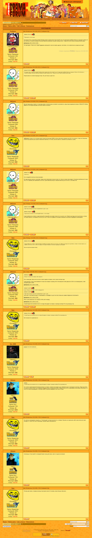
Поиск (65, 19)
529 (46, 135)
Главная (27, 19)
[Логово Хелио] (68, 530)
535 (48, 344)
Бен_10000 (13, 344)
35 (19, 22)
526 (48, 31)
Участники (47, 19)
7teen (12, 135)
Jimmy (13, 24)
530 (46, 169)
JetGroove (21, 24)
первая (44, 388)
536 (48, 380)
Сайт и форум (21, 26)
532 (46, 237)
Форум (5, 26)
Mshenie (17, 24)
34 (18, 22)
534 (48, 310)
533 (45, 271)
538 (48, 451)
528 (46, 101)
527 (48, 67)
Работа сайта (12, 26)
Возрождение (30, 26)
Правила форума (57, 19)
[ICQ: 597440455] (32, 377)
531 (46, 203)
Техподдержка (45, 530)
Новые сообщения (36, 19)
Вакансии (52, 530)
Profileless (13, 31)
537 (48, 417)
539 (48, 488)
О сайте (40, 530)
